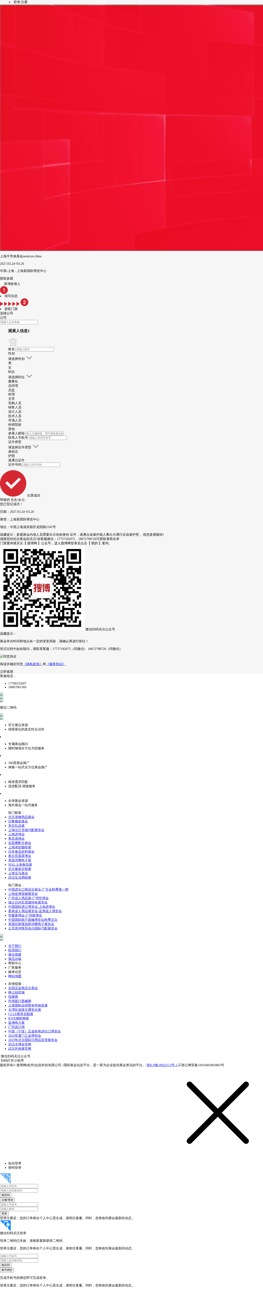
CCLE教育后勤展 (20, 1014)
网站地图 (14, 976)
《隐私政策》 (33, 664)
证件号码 (14, 464)
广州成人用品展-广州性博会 (28, 898)
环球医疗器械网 (19, 1001)
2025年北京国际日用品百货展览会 (33, 1040)
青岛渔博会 (16, 838)
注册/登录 (7, 1199)
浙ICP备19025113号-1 (162, 1065)
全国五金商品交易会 (23, 988)
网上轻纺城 (16, 992)
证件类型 (14, 442)
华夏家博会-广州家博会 (25, 915)
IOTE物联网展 (18, 1018)
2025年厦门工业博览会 (24, 1035)
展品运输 (14, 959)
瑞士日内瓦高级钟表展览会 (28, 902)
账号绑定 (7, 1269)
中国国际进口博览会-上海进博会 (31, 906)
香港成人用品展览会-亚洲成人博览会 (35, 911)
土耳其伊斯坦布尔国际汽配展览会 (33, 928)
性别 (11, 353)
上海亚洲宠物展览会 (23, 894)
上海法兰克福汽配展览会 (26, 830)
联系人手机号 (18, 437)
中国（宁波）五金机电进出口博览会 (34, 1031)
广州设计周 (16, 1027)
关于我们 (14, 946)
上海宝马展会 (18, 873)
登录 (4, 1213)
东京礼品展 (16, 825)
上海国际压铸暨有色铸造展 (28, 1005)
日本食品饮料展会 (21, 851)
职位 (11, 371)
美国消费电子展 (19, 860)
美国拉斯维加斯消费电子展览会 (31, 924)
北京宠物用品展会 (21, 817)
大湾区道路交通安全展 (24, 1009)
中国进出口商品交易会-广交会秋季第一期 (38, 889)
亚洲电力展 (16, 1022)
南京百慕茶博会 (19, 856)
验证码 (6, 1195)
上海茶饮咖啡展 (19, 847)
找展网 (13, 996)
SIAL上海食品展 (20, 864)
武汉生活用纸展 (19, 877)
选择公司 (6, 313)
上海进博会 (16, 834)
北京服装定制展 (19, 869)
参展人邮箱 (16, 433)
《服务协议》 (56, 664)
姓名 (11, 349)
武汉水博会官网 (19, 1044)
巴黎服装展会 (18, 821)
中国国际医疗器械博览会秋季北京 (33, 919)
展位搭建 (14, 954)
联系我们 (14, 950)
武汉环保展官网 (19, 1048)
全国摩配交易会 (19, 843)
